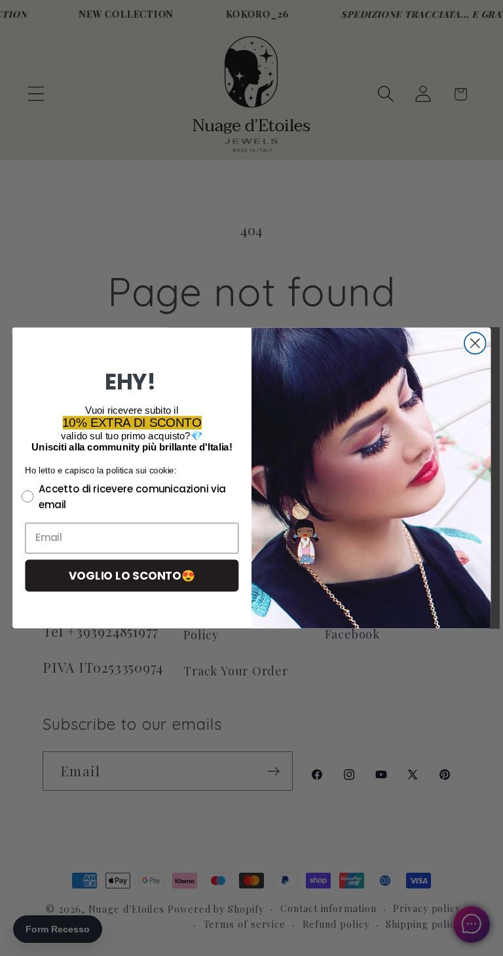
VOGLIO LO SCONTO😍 (132, 574)
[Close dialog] (475, 343)
